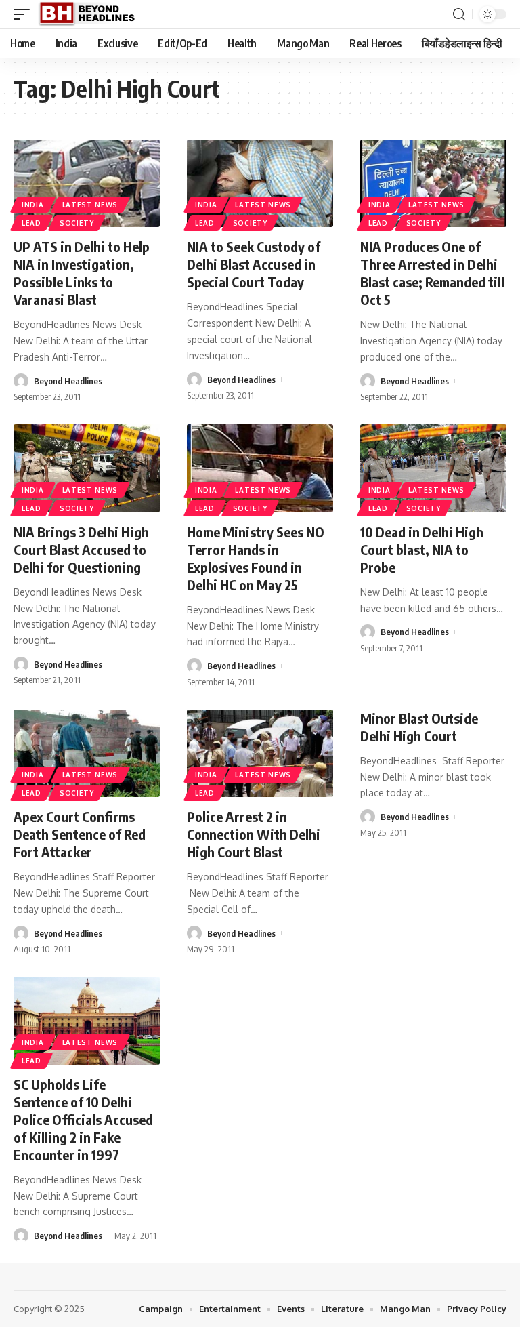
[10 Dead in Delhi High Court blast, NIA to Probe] (433, 468)
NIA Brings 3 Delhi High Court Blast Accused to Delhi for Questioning (81, 549)
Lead (31, 223)
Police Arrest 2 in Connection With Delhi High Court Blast (253, 834)
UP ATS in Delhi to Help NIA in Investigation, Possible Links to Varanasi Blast (82, 273)
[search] (459, 14)
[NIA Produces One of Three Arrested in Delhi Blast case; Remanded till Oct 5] (433, 184)
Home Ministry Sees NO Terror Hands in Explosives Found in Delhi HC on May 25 (255, 558)
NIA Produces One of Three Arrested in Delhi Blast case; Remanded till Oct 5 (432, 273)
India (33, 205)
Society (77, 223)
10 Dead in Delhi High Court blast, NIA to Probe (421, 549)
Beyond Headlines (68, 380)
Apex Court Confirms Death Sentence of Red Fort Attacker (80, 834)
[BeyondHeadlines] (92, 14)
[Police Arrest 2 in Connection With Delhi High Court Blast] (260, 754)
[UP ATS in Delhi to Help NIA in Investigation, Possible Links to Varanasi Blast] (87, 184)
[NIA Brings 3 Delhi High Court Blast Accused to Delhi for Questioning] (87, 468)
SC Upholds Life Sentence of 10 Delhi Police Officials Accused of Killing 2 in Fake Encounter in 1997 (83, 1119)
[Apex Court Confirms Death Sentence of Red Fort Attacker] (87, 754)
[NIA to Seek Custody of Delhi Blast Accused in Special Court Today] (260, 184)
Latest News (90, 205)
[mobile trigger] (25, 14)
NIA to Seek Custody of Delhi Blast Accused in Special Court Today (253, 264)
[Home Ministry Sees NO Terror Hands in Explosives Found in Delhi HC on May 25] (260, 468)
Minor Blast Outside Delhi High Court (419, 727)
